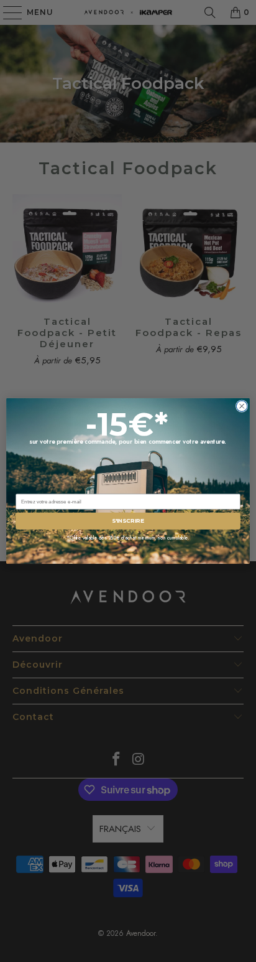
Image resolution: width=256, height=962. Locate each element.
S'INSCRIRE (128, 521)
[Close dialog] (241, 406)
